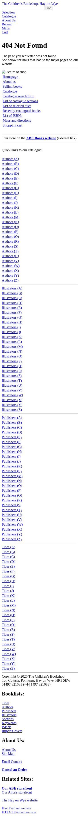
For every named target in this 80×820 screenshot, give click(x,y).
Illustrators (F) (12, 312)
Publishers (9, 711)
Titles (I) (8, 586)
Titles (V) (8, 649)
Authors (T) (10, 251)
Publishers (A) (12, 417)
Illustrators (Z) (12, 410)
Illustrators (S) (12, 376)
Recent (7, 24)
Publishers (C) (12, 427)
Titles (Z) (8, 668)
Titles (5, 703)
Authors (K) (10, 207)
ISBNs (6, 727)
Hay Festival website (16, 808)
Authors (7, 707)
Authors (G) (10, 188)
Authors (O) (10, 227)
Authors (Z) (10, 280)
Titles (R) (8, 629)
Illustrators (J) (11, 332)
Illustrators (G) (12, 317)
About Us (9, 20)
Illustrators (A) (12, 288)
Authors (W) (11, 266)
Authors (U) (10, 256)
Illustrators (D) (12, 303)
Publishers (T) (12, 510)
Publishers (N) (12, 481)
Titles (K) (8, 595)
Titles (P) (8, 620)
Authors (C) (10, 168)
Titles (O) (8, 615)
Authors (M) (10, 217)
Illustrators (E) (12, 308)
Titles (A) (8, 547)
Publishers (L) (12, 471)
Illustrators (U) (12, 385)
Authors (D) (10, 173)
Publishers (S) (11, 505)
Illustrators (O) (12, 356)
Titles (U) (8, 644)
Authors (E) (10, 178)
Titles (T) (8, 639)
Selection (8, 12)
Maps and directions (17, 120)
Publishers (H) (12, 451)
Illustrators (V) (12, 390)
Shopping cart (12, 125)
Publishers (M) (12, 476)
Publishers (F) (11, 442)
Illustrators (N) (12, 351)
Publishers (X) (12, 529)
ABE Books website (41, 138)
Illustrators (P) (12, 361)
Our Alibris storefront (17, 792)
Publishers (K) (12, 466)
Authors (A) (10, 159)
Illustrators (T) (12, 380)
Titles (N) (8, 610)
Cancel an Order (14, 769)
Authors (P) (10, 232)
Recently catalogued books (21, 111)
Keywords (9, 723)
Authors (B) (10, 164)
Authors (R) (10, 241)
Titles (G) (8, 576)
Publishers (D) (12, 432)
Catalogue (9, 16)
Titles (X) (8, 659)
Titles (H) (8, 581)
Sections (8, 719)
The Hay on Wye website (20, 800)
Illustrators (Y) (12, 405)
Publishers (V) (12, 519)
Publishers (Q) (12, 495)
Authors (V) (10, 261)
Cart (5, 32)
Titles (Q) (8, 625)
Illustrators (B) (12, 293)
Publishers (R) (12, 500)
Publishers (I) (11, 456)
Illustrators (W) (12, 395)
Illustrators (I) (11, 327)
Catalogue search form (18, 96)
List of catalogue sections (20, 101)
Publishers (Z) (12, 539)
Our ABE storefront (17, 788)
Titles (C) (8, 557)
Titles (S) (8, 634)
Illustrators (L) (12, 342)
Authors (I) (9, 198)
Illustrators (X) (12, 400)
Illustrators (9, 715)
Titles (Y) (8, 663)
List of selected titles (17, 106)
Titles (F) (8, 571)
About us (9, 81)
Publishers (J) (11, 461)
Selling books (12, 86)
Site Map (8, 754)
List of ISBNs (12, 115)
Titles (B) (8, 552)
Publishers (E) (12, 437)
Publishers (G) (12, 447)
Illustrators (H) (12, 322)
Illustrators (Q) (12, 366)
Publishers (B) (12, 422)
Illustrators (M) (12, 346)
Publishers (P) (11, 490)
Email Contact (12, 761)
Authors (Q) (10, 236)
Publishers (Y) (12, 534)
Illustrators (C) (12, 298)
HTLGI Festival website (19, 812)
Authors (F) (10, 183)
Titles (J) (8, 591)
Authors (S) (10, 246)
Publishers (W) (12, 524)
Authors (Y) (10, 275)
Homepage (10, 77)
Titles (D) (8, 561)
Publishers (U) (12, 515)
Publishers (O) (12, 485)
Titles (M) (9, 605)
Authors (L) (10, 212)
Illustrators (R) (12, 371)
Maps (6, 28)
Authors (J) (10, 202)
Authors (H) (10, 193)
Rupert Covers (12, 731)
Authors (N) (10, 222)
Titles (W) (9, 654)
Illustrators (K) (12, 337)
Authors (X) (10, 270)
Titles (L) (8, 600)
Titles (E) (8, 566)
